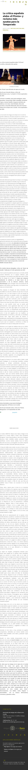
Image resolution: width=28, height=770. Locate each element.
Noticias (13, 28)
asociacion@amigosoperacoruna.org (15, 722)
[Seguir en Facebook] (10, 2)
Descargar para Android (16, 746)
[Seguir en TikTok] (23, 2)
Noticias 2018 (20, 28)
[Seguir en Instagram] (13, 2)
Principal (5, 30)
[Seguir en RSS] (26, 2)
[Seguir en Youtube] (20, 2)
